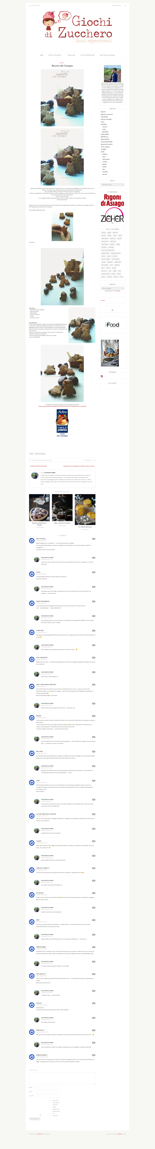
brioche (104, 235)
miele (103, 268)
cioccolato (105, 241)
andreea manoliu (41, 1055)
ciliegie (119, 238)
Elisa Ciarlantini (41, 657)
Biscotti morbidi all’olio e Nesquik (39, 524)
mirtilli (108, 268)
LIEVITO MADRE (105, 134)
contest (112, 244)
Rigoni (113, 274)
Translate (117, 291)
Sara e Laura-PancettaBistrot (46, 684)
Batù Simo (39, 751)
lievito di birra (106, 259)
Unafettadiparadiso (43, 601)
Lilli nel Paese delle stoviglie (46, 814)
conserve (104, 127)
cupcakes (111, 247)
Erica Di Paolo (41, 538)
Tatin (103, 169)
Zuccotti (104, 174)
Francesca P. (40, 1030)
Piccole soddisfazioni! (87, 55)
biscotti (115, 232)
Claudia (38, 841)
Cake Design (71, 55)
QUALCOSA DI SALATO (106, 144)
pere (119, 271)
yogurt (116, 276)
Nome (31, 1087)
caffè (120, 235)
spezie (119, 274)
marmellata (118, 262)
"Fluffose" (104, 154)
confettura (105, 244)
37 (93, 460)
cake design (105, 238)
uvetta (103, 276)
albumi (109, 232)
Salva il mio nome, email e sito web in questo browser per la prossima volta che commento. (56, 1108)
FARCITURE (104, 124)
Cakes (104, 157)
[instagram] (102, 376)
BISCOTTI (62, 63)
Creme (104, 129)
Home (41, 55)
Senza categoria (105, 147)
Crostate (104, 162)
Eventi (102, 122)
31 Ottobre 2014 (34, 460)
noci (110, 271)
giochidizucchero (46, 460)
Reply (94, 538)
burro (31, 453)
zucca (121, 276)
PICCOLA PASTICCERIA (106, 142)
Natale (114, 268)
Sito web (31, 1096)
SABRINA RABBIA (41, 947)
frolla (103, 256)
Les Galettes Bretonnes (85, 527)
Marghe (38, 716)
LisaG (38, 780)
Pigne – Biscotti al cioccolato (62, 523)
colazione (113, 241)
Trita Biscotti (41, 974)
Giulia (38, 572)
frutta (109, 256)
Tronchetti (105, 172)
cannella (112, 238)
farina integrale (115, 253)
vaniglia (109, 276)
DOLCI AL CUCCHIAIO (106, 119)
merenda (117, 265)
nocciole (104, 271)
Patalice (39, 1003)
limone (103, 262)
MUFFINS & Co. (105, 137)
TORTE (102, 152)
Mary (37, 920)
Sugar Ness (40, 630)
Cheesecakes (106, 159)
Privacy (103, 300)
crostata (104, 247)
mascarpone (105, 265)
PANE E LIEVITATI (105, 139)
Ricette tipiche (106, 274)
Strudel (104, 167)
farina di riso (105, 253)
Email (30, 1091)
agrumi (103, 232)
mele (111, 265)
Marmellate (105, 132)
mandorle (110, 262)
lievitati (115, 256)
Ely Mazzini (40, 893)
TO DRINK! (103, 149)
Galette (104, 164)
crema (118, 244)
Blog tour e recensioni (107, 55)
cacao (115, 235)
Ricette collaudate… (55, 55)
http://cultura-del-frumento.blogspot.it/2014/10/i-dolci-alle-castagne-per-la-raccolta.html (62, 406)
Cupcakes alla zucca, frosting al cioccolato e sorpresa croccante (79, 466)
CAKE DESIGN (104, 117)
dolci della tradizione (108, 250)
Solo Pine (39, 1134)
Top (124, 1134)
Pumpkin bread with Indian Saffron (38, 466)
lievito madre (115, 259)
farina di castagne (40, 453)
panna (114, 271)
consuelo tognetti (42, 868)
